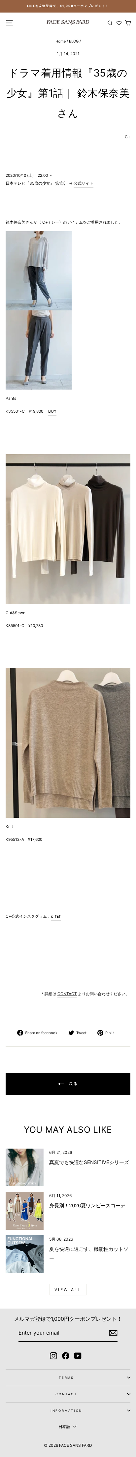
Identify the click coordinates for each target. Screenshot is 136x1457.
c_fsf (56, 916)
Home (60, 41)
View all (68, 1289)
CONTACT (66, 1394)
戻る (73, 1083)
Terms (66, 1377)
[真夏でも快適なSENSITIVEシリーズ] (25, 1168)
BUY (52, 411)
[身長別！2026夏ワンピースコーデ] (25, 1211)
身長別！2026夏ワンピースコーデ (87, 1205)
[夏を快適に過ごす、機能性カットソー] (25, 1254)
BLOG (74, 41)
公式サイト (83, 183)
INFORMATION (67, 1410)
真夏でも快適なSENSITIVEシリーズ (89, 1162)
